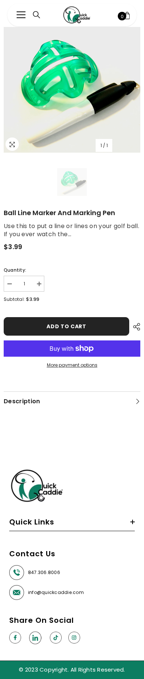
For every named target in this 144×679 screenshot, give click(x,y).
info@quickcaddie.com (56, 592)
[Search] (36, 14)
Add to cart (66, 326)
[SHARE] (134, 327)
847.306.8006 (44, 572)
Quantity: (15, 270)
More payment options (72, 365)
